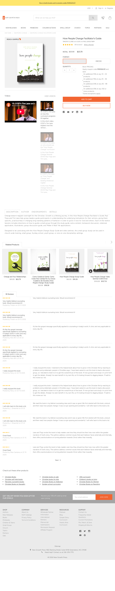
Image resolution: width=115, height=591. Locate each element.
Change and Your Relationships (15, 277)
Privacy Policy (26, 517)
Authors (5, 512)
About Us (25, 512)
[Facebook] (64, 112)
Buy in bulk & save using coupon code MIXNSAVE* (57, 3)
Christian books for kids (50, 479)
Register (110, 8)
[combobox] (65, 18)
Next (111, 242)
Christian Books (10, 477)
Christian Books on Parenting (89, 484)
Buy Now (86, 106)
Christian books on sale (50, 477)
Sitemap (57, 546)
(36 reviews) (78, 44)
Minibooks (6, 520)
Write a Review (89, 44)
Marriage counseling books (14, 482)
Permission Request (48, 527)
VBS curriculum (85, 477)
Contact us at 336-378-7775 (63, 552)
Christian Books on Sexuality (15, 484)
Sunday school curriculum (51, 484)
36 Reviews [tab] (10, 294)
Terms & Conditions (29, 520)
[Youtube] (80, 535)
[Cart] (109, 17)
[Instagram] (89, 531)
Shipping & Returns (85, 525)
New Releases (8, 515)
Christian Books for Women (89, 482)
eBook (99, 61)
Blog (61, 515)
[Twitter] (73, 112)
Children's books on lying (88, 479)
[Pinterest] (82, 112)
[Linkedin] (77, 112)
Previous (106, 242)
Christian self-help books (14, 479)
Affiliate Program (46, 530)
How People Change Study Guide (72, 277)
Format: (66, 57)
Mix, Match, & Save (85, 522)
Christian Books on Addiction (52, 482)
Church (5, 528)
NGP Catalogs (27, 515)
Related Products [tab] (12, 245)
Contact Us (83, 512)
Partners (6, 533)
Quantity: (67, 67)
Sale (4, 536)
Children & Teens (9, 523)
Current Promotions (86, 520)
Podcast (62, 512)
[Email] (68, 112)
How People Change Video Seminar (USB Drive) (100, 278)
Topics (5, 530)
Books (5, 517)
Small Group (7, 525)
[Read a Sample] (14, 40)
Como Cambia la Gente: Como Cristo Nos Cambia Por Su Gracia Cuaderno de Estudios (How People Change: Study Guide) (43, 280)
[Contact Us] (103, 17)
